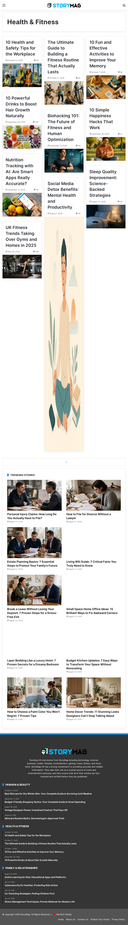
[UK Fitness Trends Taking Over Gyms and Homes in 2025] (22, 266)
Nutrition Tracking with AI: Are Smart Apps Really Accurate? (19, 171)
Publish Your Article (100, 919)
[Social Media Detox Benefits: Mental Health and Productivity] (64, 334)
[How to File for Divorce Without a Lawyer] (93, 495)
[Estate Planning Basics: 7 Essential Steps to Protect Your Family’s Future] (34, 542)
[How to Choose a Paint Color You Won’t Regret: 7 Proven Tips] (34, 692)
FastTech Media (63, 914)
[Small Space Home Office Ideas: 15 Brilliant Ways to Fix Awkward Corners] (93, 590)
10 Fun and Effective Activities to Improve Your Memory (102, 54)
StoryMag (25, 914)
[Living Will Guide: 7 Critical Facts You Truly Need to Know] (93, 542)
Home (61, 919)
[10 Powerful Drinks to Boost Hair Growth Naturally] (22, 137)
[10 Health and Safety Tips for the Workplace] (22, 75)
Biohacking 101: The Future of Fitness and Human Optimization (63, 127)
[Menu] (3, 6)
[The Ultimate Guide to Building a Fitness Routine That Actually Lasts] (64, 93)
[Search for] (124, 6)
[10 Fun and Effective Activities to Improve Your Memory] (106, 87)
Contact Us (82, 919)
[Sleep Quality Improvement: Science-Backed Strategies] (106, 216)
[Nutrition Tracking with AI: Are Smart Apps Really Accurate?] (22, 204)
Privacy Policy (118, 919)
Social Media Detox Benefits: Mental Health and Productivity (63, 195)
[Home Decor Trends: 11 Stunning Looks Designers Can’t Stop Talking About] (93, 692)
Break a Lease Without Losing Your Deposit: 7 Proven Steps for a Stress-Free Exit (32, 612)
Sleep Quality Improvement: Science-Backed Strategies (103, 183)
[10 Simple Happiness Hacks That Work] (106, 149)
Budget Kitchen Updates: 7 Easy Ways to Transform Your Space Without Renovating (92, 664)
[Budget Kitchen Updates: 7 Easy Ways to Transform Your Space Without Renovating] (93, 641)
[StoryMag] (64, 5)
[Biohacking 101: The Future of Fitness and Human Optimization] (64, 160)
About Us (70, 919)
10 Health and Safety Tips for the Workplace (21, 48)
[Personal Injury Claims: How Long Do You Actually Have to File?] (34, 495)
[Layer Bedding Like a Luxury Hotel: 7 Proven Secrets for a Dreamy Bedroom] (34, 641)
